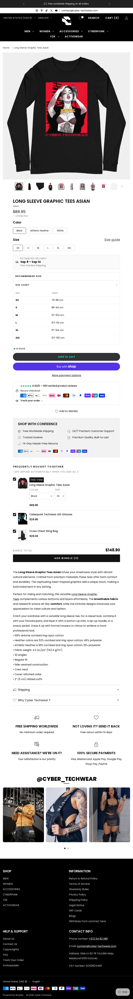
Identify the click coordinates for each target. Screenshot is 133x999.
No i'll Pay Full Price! (34, 521)
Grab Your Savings (34, 510)
